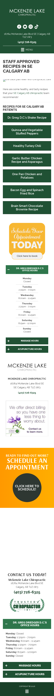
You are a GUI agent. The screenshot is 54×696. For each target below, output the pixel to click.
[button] (27, 269)
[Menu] (27, 691)
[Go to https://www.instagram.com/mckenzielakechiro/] (31, 27)
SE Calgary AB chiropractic (28, 93)
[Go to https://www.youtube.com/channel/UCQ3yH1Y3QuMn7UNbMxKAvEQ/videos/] (25, 27)
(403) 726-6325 (27, 42)
